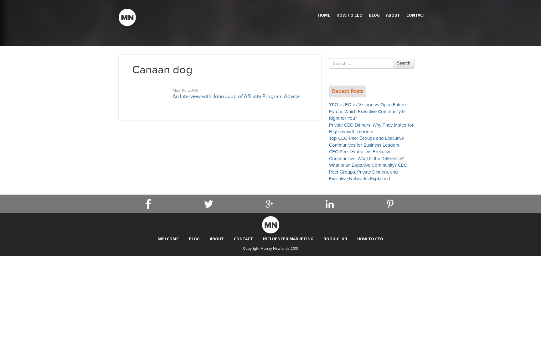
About (393, 15)
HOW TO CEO (350, 15)
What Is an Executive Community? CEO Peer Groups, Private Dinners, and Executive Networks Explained (368, 171)
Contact (415, 15)
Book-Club (335, 238)
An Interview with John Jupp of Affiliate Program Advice (236, 96)
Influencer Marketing (288, 238)
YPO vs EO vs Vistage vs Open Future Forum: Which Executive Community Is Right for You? (367, 111)
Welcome (168, 238)
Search (403, 63)
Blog (374, 15)
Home (324, 15)
